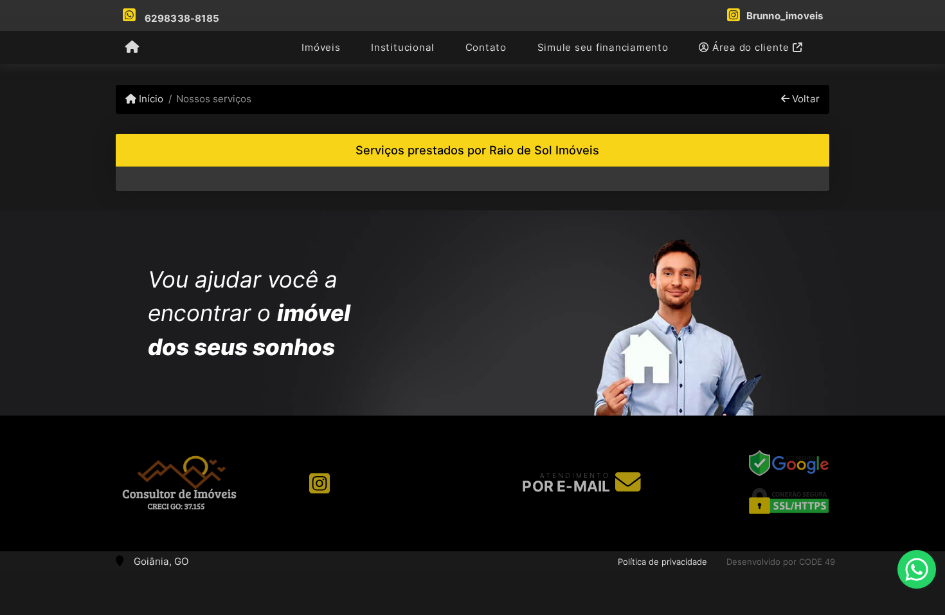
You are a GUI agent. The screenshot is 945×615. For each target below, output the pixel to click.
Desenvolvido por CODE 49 (780, 561)
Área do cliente (751, 47)
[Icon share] (319, 483)
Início (149, 99)
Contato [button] (486, 47)
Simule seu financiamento (603, 47)
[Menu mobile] (132, 48)
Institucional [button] (403, 47)
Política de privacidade (662, 561)
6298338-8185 (182, 18)
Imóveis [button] (321, 47)
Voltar (804, 99)
